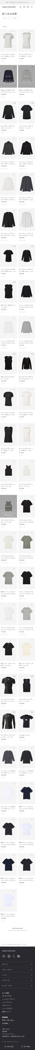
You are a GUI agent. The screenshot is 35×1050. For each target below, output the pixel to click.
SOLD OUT (8, 76)
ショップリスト (7, 1002)
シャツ (5, 18)
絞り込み (10, 1046)
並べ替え (27, 1046)
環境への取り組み (8, 1020)
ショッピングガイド (8, 999)
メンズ (14, 18)
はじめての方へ (7, 996)
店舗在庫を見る (9, 515)
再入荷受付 (9, 81)
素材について (6, 1011)
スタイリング (6, 1005)
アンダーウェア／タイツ (14, 944)
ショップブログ (7, 1008)
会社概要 (5, 1023)
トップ (3, 944)
